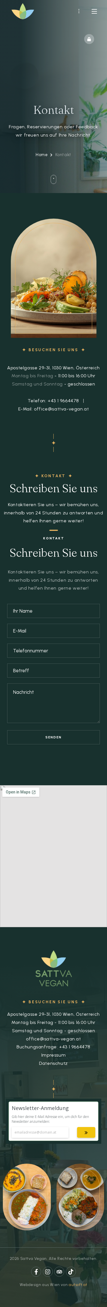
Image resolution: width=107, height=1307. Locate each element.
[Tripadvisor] (59, 1272)
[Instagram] (48, 1272)
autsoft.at (78, 1284)
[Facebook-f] (36, 1272)
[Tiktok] (71, 1272)
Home (42, 154)
